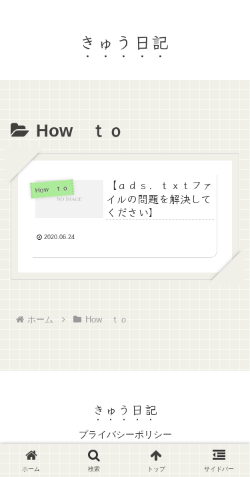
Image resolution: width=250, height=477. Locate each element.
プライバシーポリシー (125, 434)
